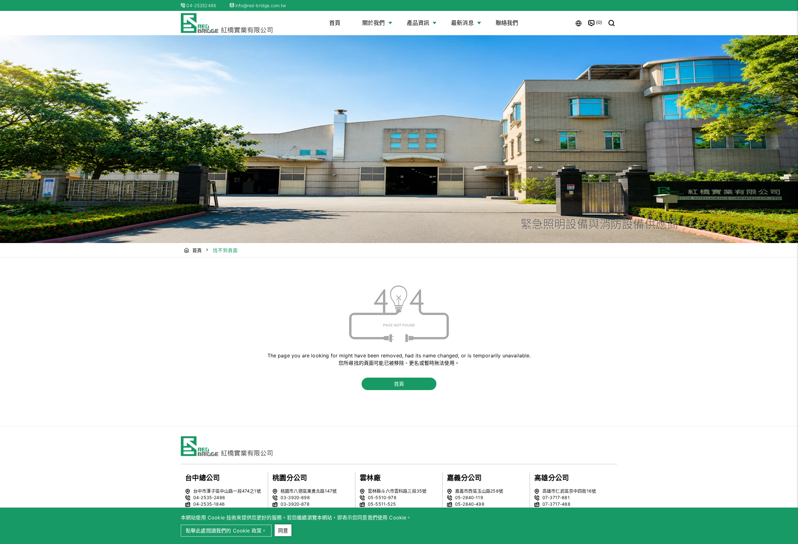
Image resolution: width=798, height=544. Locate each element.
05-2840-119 (469, 497)
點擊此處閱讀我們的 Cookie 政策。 (226, 530)
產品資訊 (418, 23)
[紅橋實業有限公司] (227, 23)
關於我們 (373, 23)
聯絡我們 (507, 23)
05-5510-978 (382, 497)
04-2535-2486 (209, 497)
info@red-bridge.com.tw (260, 5)
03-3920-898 (295, 497)
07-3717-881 (556, 497)
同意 (283, 530)
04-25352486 (202, 5)
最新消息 (462, 23)
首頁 (334, 23)
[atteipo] (227, 446)
